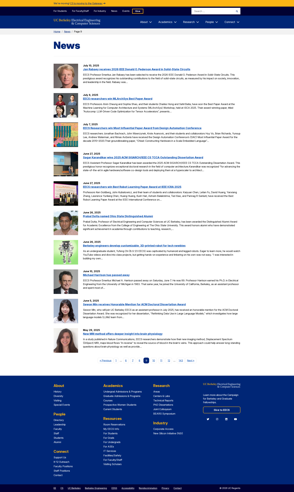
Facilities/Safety (112, 455)
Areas (156, 391)
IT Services (109, 451)
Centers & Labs (161, 396)
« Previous (106, 360)
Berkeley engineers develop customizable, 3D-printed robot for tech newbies (134, 245)
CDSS (114, 488)
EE (55, 488)
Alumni (57, 442)
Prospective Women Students (119, 404)
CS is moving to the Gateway (86, 3)
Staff (56, 433)
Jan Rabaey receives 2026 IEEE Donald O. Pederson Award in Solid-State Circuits (136, 69)
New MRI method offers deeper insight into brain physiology (122, 333)
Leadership (60, 424)
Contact (58, 475)
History (58, 391)
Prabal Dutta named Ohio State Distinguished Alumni (118, 216)
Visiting (57, 400)
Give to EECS (222, 409)
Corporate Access (163, 428)
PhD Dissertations (163, 404)
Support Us (60, 457)
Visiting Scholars (112, 464)
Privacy (165, 488)
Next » (191, 360)
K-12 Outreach (61, 461)
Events (126, 11)
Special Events (62, 404)
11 (161, 360)
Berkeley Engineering (96, 488)
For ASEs (108, 446)
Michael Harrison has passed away (106, 275)
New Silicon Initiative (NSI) (168, 433)
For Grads (108, 437)
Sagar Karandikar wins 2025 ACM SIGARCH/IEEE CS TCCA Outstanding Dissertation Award (143, 157)
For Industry (100, 11)
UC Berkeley (74, 488)
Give (137, 11)
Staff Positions (62, 470)
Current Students (112, 409)
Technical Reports (163, 400)
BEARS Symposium (164, 413)
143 (181, 360)
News (114, 11)
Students (59, 437)
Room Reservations (114, 424)
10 (153, 360)
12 (169, 360)
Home (57, 31)
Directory (59, 420)
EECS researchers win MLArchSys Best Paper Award (117, 98)
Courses (108, 400)
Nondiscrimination (148, 488)
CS (61, 488)
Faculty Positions (63, 466)
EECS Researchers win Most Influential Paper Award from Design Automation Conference (142, 128)
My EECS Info (111, 428)
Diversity (58, 396)
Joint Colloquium (162, 409)
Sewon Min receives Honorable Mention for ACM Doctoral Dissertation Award (134, 304)
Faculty (58, 428)
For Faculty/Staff (80, 11)
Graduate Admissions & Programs (121, 396)
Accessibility (128, 488)
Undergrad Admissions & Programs (122, 391)
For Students (60, 11)
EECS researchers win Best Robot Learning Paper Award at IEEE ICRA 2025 (132, 186)
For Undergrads (112, 442)
